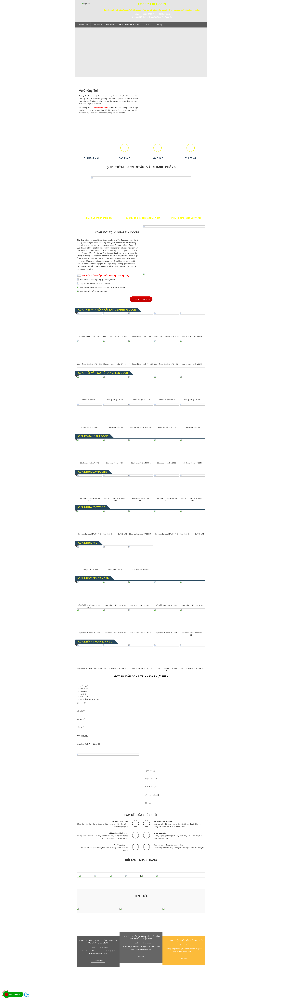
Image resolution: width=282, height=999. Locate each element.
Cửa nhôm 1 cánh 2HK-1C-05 (192, 605)
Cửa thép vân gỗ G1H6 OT (166, 400)
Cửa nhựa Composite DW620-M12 (141, 499)
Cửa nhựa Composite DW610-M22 (166, 499)
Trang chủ (83, 25)
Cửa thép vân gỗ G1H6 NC (192, 400)
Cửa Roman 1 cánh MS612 (89, 463)
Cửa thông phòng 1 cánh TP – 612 (166, 336)
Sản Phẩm (110, 25)
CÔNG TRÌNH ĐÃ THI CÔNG (129, 25)
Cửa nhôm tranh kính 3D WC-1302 (192, 668)
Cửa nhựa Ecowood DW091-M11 (141, 534)
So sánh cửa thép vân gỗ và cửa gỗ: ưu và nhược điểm (98, 941)
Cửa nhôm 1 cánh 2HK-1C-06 (166, 605)
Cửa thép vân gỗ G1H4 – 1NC (166, 427)
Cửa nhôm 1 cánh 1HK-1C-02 (140, 633)
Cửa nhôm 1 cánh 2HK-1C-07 (140, 605)
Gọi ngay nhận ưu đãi (142, 299)
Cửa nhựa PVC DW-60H (89, 570)
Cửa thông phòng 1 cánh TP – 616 (141, 336)
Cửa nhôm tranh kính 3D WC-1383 (89, 668)
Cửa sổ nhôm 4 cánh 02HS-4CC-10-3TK (89, 606)
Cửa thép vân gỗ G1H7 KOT (141, 400)
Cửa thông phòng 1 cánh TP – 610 (89, 364)
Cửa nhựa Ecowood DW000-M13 (166, 534)
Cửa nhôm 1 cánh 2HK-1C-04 (89, 633)
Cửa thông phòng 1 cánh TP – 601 (166, 364)
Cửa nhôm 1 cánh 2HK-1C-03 (115, 633)
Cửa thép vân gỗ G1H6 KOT (89, 427)
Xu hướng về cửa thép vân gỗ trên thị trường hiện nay (141, 937)
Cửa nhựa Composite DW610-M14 (192, 499)
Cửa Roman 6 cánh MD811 (192, 463)
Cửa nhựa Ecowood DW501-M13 (89, 534)
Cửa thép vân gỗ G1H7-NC (89, 400)
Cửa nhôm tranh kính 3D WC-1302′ (166, 669)
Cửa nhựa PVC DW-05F (115, 570)
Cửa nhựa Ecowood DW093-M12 (115, 534)
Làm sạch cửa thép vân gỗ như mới (184, 940)
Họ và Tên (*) (150, 771)
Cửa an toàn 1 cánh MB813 (192, 364)
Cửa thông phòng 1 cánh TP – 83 (115, 336)
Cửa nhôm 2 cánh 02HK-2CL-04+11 (192, 634)
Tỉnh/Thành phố (151, 787)
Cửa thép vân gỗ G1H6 (115, 427)
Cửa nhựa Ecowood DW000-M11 (192, 534)
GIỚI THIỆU (97, 25)
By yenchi (92, 947)
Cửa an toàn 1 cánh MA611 (192, 336)
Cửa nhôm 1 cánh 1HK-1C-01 (166, 633)
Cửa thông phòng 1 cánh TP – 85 (89, 336)
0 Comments (104, 947)
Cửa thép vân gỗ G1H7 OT (115, 400)
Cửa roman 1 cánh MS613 (115, 463)
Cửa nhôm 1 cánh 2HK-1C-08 (115, 605)
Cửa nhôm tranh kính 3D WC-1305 (141, 668)
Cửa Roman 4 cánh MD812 (140, 463)
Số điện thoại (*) (151, 779)
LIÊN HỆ (159, 25)
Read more (98, 960)
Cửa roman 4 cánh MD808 (166, 463)
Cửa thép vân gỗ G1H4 (192, 427)
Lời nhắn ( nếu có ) (152, 795)
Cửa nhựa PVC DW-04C (141, 570)
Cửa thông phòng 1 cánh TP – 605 (141, 364)
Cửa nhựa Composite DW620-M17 (115, 499)
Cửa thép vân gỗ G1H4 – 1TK (140, 427)
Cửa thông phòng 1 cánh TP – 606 (115, 364)
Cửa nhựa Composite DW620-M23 (89, 499)
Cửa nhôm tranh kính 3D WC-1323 (115, 668)
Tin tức (148, 25)
